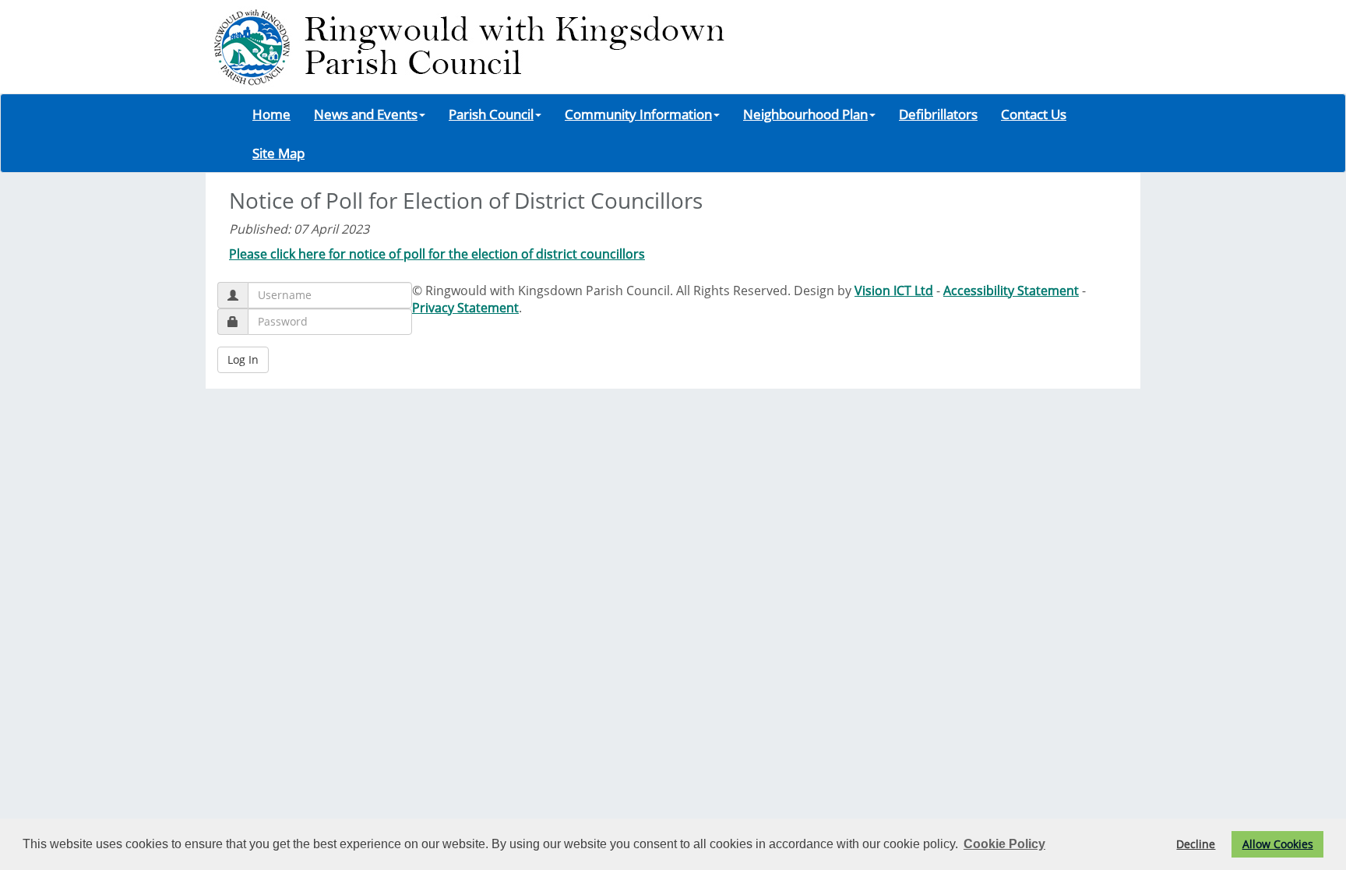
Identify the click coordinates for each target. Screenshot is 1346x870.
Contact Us (1033, 113)
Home (271, 113)
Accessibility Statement (1011, 290)
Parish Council (491, 113)
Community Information (638, 113)
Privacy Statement (465, 307)
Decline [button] (1195, 844)
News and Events (366, 113)
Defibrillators (938, 113)
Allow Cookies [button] (1277, 844)
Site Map (278, 152)
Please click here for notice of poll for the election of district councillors (437, 253)
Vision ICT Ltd (893, 290)
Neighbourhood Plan (805, 113)
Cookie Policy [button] (1004, 844)
